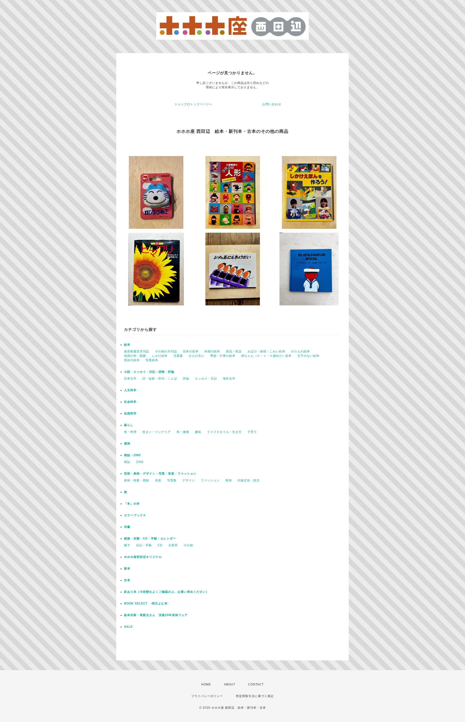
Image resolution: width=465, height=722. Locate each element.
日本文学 (130, 378)
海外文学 (229, 378)
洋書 (127, 527)
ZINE (140, 462)
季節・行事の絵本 (222, 355)
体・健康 (183, 432)
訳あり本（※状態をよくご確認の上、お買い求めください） (166, 592)
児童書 (178, 355)
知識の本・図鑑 (135, 355)
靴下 (127, 545)
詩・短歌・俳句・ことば (159, 378)
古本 (127, 580)
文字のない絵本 (308, 355)
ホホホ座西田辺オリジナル (143, 557)
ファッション (210, 480)
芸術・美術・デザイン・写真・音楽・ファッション (160, 473)
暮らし (128, 425)
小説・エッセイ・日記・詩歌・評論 (149, 371)
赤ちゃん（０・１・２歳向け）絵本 (266, 355)
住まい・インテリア (156, 432)
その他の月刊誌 (166, 351)
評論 (186, 378)
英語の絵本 (132, 360)
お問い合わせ (271, 104)
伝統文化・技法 (249, 480)
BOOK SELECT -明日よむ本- (146, 603)
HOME (206, 684)
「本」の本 (132, 503)
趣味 (198, 432)
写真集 (172, 480)
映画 (228, 480)
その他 (188, 545)
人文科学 (130, 390)
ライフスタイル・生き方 (224, 432)
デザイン (188, 480)
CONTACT (256, 684)
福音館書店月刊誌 (136, 351)
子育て (252, 432)
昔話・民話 (234, 351)
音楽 (158, 480)
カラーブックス (135, 515)
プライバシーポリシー (207, 696)
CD (160, 545)
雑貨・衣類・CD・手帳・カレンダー (150, 538)
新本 (127, 568)
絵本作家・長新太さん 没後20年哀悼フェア (156, 615)
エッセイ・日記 (206, 378)
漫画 (127, 443)
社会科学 (130, 402)
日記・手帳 (144, 545)
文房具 (173, 545)
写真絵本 (152, 360)
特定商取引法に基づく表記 (255, 696)
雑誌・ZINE (132, 455)
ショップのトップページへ (193, 104)
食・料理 (130, 432)
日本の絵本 (191, 351)
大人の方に (196, 355)
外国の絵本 (212, 351)
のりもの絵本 (300, 351)
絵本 (127, 344)
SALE (128, 626)
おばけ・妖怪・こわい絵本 (266, 351)
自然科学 (130, 413)
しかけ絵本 (160, 355)
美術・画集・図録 (136, 480)
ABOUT (229, 684)
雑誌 (127, 462)
